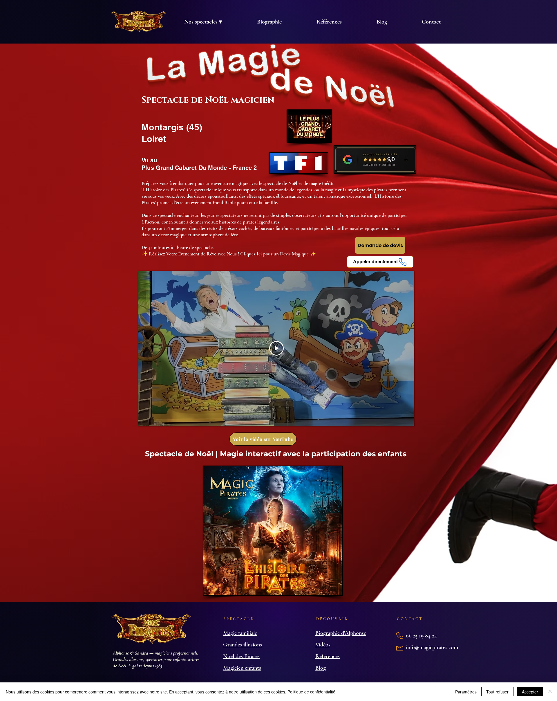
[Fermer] (550, 691)
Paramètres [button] (466, 692)
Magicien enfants (242, 667)
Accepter (530, 692)
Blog (320, 667)
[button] (203, 22)
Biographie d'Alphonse (340, 633)
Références (327, 656)
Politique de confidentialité (311, 692)
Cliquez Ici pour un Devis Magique (274, 254)
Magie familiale (240, 633)
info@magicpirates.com (432, 647)
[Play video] (276, 348)
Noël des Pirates (241, 656)
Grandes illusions (242, 644)
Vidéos (322, 644)
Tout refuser (497, 692)
